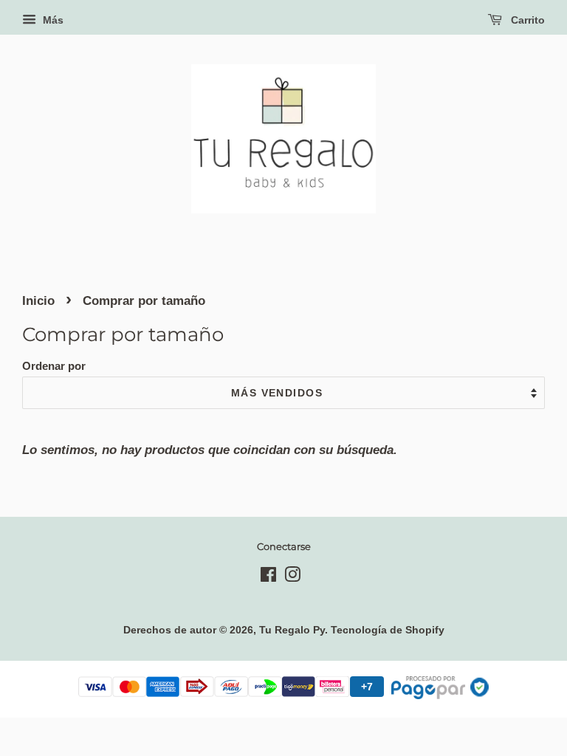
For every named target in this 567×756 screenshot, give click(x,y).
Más (51, 20)
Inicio (38, 301)
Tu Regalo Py (292, 630)
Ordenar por (54, 366)
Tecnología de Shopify (387, 630)
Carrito (526, 20)
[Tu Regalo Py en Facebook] (268, 577)
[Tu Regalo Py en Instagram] (292, 577)
